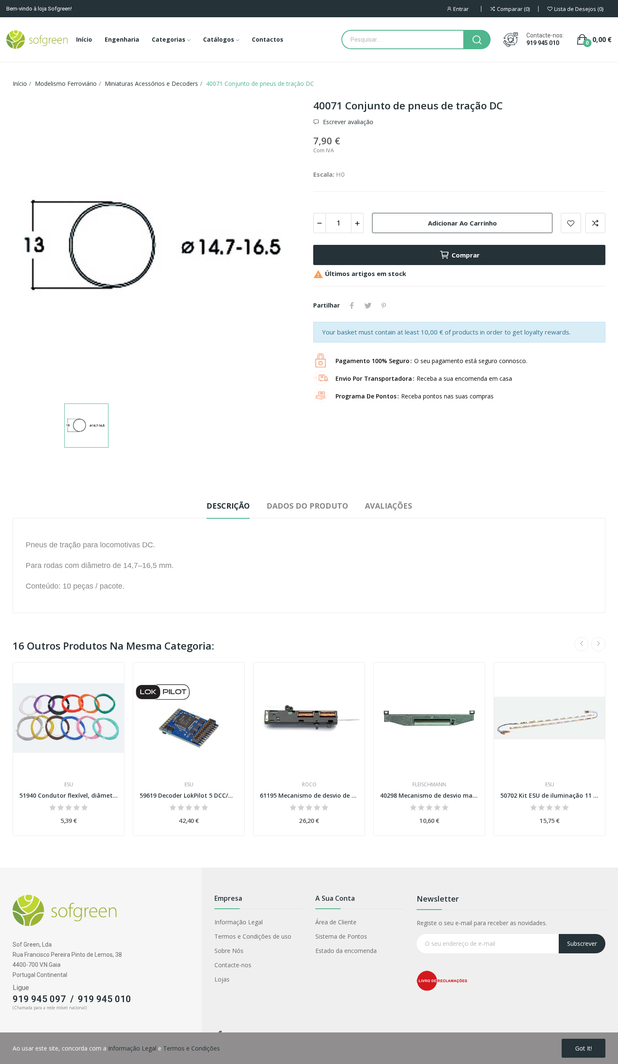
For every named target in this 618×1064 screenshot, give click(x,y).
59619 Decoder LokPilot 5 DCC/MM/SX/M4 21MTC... (189, 795)
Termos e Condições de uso (252, 936)
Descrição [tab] (228, 506)
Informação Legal (238, 922)
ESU (68, 784)
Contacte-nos (232, 965)
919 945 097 (39, 999)
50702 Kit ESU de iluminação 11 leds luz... (549, 795)
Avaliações (388, 506)
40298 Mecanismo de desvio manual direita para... (429, 795)
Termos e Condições (191, 1048)
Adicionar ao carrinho (462, 223)
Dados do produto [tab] (307, 506)
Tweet (368, 305)
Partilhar (352, 305)
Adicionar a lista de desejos (571, 223)
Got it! (583, 1048)
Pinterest (384, 305)
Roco (309, 784)
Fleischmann (429, 784)
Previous (581, 644)
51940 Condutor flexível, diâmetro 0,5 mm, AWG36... (68, 795)
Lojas (222, 979)
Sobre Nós (228, 951)
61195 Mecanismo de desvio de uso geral (309, 795)
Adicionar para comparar (595, 223)
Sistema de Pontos (341, 936)
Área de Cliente (336, 922)
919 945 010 (542, 43)
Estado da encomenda (346, 951)
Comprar (466, 255)
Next (598, 644)
